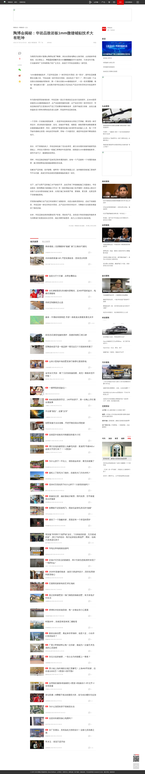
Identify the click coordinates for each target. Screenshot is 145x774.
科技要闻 (105, 318)
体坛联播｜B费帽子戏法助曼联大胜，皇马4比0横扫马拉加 (70, 695)
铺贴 (69, 60)
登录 (120, 2)
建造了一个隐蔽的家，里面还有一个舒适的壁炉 (69, 520)
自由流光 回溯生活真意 (110, 71)
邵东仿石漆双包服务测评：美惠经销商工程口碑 (66, 335)
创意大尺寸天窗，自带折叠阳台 (63, 276)
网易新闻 (109, 27)
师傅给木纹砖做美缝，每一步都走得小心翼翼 (68, 610)
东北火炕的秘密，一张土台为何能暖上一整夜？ (69, 657)
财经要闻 (105, 181)
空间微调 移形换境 (109, 67)
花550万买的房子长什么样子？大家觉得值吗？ (69, 484)
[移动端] (90, 2)
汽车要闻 (105, 362)
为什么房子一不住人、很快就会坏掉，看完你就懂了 (71, 461)
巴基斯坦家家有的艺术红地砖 (62, 583)
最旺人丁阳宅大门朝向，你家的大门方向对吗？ (69, 473)
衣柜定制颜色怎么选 (54, 302)
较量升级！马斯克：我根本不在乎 (113, 352)
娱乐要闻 (105, 276)
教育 (116, 438)
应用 (15, 2)
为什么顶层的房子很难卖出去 (62, 706)
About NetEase (52, 772)
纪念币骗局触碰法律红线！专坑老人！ (115, 213)
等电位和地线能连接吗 (59, 548)
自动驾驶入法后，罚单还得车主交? (114, 337)
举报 (94, 42)
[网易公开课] (96, 2)
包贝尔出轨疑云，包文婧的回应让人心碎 (115, 312)
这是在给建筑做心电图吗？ (61, 718)
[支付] (109, 2)
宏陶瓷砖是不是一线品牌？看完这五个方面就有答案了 (69, 347)
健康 (122, 438)
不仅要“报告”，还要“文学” (56, 411)
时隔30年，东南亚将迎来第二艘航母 (61, 621)
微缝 (66, 60)
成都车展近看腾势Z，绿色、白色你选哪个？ (116, 388)
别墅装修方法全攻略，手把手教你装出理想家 (65, 423)
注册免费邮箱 (128, 2)
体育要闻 (105, 225)
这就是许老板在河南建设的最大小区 (65, 435)
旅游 (110, 438)
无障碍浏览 (22, 2)
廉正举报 (106, 772)
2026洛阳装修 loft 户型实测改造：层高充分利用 (66, 258)
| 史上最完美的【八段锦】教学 (113, 410)
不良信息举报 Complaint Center (94, 772)
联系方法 (65, 772)
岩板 (55, 60)
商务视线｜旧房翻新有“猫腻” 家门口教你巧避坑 (66, 246)
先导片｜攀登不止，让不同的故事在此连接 (116, 476)
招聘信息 (71, 772)
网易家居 (21, 27)
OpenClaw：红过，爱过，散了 (112, 348)
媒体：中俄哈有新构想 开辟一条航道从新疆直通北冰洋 (69, 317)
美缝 (91, 81)
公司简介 (59, 772)
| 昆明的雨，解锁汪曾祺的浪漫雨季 (116, 420)
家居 (104, 39)
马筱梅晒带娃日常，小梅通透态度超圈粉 (115, 295)
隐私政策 (82, 772)
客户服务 (76, 772)
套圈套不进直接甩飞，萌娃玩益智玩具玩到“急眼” (70, 508)
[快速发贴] (20, 53)
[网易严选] (103, 2)
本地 (129, 438)
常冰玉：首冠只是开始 (55, 742)
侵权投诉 (112, 772)
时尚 (103, 438)
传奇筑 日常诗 (107, 58)
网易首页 (10, 2)
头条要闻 (105, 106)
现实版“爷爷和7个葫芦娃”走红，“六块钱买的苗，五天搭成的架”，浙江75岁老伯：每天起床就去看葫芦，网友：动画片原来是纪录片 (70, 537)
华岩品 (48, 60)
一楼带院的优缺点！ (58, 388)
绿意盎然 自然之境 (109, 62)
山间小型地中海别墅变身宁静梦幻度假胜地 (68, 361)
